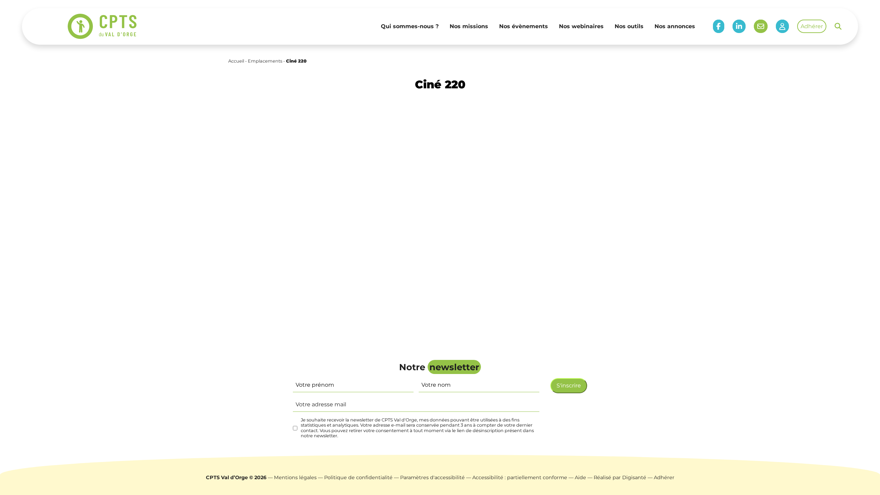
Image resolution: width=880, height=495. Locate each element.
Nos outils (629, 26)
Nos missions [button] (469, 26)
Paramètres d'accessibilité (432, 477)
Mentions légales (295, 477)
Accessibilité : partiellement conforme (519, 477)
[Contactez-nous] (761, 26)
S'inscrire (569, 385)
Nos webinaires (581, 26)
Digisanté (634, 477)
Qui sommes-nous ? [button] (410, 26)
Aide (580, 477)
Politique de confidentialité (358, 477)
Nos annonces (674, 26)
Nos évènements (523, 26)
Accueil (236, 61)
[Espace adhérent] (782, 26)
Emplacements (265, 61)
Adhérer (812, 26)
